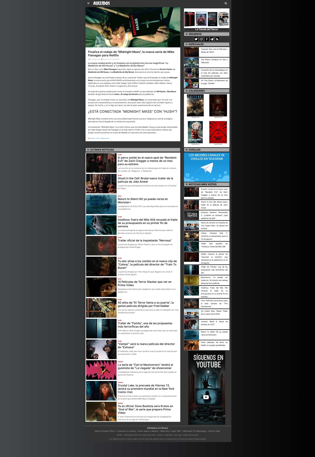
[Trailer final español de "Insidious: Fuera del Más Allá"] (191, 246)
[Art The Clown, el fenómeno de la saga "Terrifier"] (191, 83)
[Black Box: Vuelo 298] (218, 132)
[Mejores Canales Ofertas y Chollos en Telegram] (206, 167)
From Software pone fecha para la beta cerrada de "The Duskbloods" (214, 303)
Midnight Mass (104, 138)
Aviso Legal (177, 435)
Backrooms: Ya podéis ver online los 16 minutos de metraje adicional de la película (214, 280)
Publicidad (168, 435)
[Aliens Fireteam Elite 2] (195, 105)
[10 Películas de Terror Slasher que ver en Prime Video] (101, 287)
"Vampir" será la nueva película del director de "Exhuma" (146, 345)
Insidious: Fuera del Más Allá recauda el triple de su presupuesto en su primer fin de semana (147, 223)
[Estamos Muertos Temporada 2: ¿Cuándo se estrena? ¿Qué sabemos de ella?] (191, 215)
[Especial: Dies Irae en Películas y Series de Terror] (191, 52)
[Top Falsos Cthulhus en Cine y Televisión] (191, 62)
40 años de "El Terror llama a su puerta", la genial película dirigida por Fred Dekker (146, 304)
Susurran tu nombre (127, 431)
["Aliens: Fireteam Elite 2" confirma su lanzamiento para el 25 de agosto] (191, 236)
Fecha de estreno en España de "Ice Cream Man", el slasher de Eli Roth (214, 226)
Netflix (93, 138)
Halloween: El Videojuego (194, 431)
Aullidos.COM (132, 435)
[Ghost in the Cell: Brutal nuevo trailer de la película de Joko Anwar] (101, 183)
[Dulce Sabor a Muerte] (195, 132)
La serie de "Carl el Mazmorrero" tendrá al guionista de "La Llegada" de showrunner (145, 366)
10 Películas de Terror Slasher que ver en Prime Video (145, 283)
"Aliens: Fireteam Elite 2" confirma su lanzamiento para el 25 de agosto (214, 236)
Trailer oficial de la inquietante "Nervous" (145, 240)
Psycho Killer (214, 431)
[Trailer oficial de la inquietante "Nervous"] (101, 245)
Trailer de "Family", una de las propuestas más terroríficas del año (145, 325)
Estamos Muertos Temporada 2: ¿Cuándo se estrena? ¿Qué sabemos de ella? (214, 215)
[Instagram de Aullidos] (201, 39)
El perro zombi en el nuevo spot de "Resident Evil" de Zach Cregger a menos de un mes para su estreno (147, 161)
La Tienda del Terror (206, 29)
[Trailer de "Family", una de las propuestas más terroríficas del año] (101, 328)
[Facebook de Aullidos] (206, 39)
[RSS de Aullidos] (217, 39)
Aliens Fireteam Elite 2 (105, 431)
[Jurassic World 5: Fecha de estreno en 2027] (191, 324)
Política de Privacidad (190, 435)
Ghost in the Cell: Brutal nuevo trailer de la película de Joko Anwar (145, 180)
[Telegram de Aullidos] (212, 39)
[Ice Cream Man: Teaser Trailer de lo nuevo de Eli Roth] (191, 314)
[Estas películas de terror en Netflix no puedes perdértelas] (191, 345)
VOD (97, 138)
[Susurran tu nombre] (218, 105)
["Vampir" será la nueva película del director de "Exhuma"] (101, 349)
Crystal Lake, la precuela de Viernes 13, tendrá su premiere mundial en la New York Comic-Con (146, 389)
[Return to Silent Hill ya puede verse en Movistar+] (101, 204)
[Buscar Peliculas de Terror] (226, 3)
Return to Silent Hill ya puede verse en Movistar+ (143, 200)
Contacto (160, 435)
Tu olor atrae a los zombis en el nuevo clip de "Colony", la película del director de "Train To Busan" (147, 264)
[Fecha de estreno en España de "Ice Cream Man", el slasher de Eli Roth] (191, 225)
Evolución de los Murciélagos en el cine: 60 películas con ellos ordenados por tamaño (214, 73)
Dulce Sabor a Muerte (148, 431)
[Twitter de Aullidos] (196, 39)
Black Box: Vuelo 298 (170, 431)
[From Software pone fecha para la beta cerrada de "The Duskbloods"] (191, 303)
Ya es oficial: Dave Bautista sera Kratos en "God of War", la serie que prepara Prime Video (145, 409)
